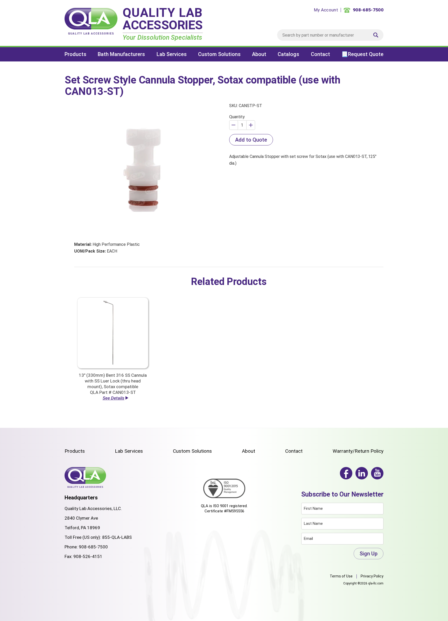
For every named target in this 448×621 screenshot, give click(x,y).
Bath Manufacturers (121, 54)
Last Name (313, 523)
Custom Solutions (219, 54)
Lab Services (172, 54)
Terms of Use (341, 576)
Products (75, 54)
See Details (113, 398)
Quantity (237, 116)
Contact (320, 54)
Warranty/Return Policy (358, 451)
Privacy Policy (372, 576)
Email (308, 538)
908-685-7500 (93, 546)
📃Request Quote (362, 54)
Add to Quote (251, 140)
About (259, 54)
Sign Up (368, 553)
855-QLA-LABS (117, 537)
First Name (313, 508)
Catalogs (288, 54)
